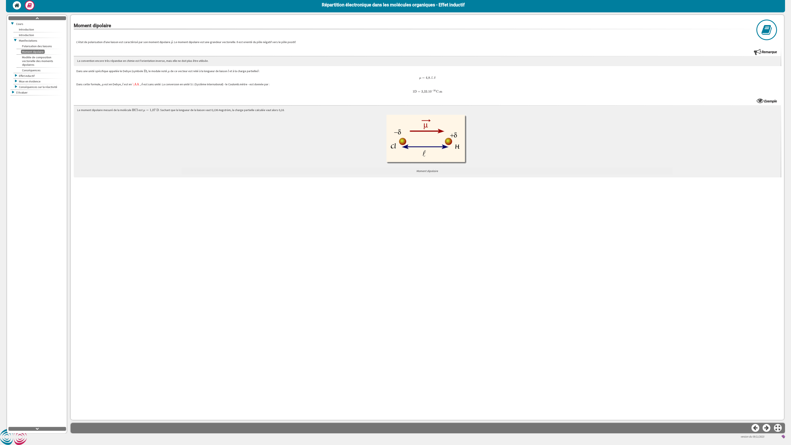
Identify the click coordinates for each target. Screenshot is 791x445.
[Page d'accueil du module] (17, 5)
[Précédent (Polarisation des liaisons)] (755, 428)
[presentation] (172, 42)
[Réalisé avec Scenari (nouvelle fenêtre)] (783, 437)
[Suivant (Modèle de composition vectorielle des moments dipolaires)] (767, 428)
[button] (778, 428)
